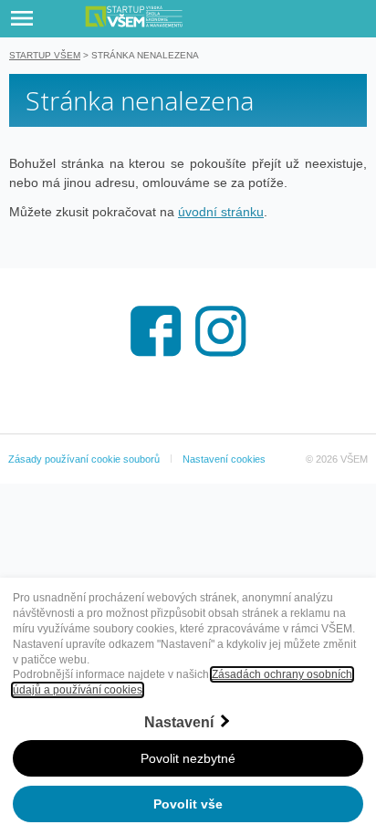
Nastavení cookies (224, 459)
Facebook (156, 331)
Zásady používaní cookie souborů (84, 459)
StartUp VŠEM (44, 55)
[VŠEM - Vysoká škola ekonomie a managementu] (204, 16)
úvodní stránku (221, 211)
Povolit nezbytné (188, 758)
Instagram (220, 331)
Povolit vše (188, 804)
